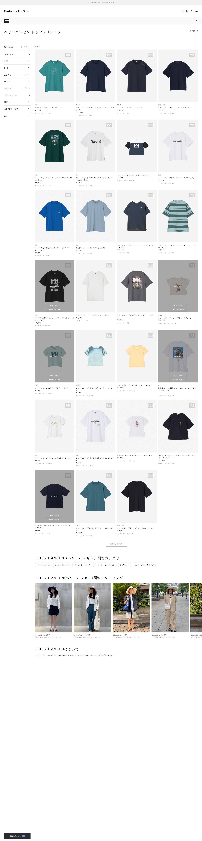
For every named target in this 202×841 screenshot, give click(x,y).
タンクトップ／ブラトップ (143, 565)
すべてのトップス (43, 565)
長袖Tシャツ (124, 565)
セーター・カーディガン (106, 565)
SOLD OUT (54, 286)
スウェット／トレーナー (83, 565)
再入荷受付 (55, 305)
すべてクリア (26, 46)
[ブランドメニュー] (196, 20)
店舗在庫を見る (55, 309)
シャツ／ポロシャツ (62, 565)
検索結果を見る (17, 836)
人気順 (192, 31)
